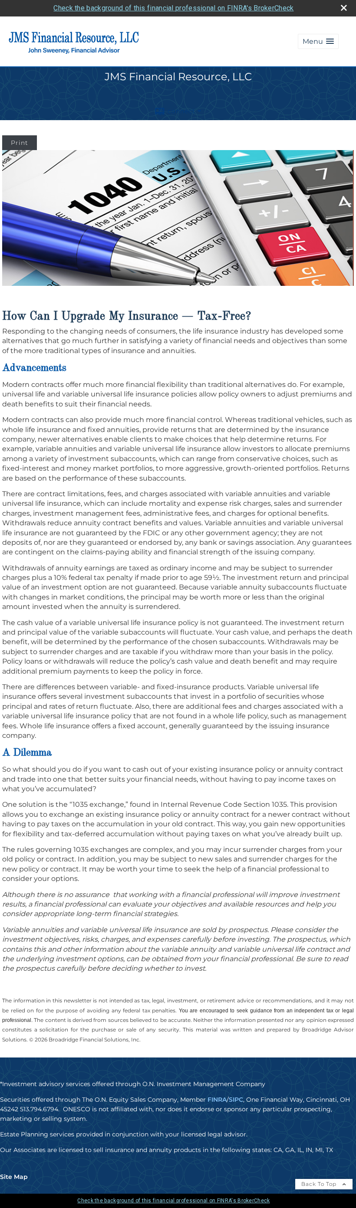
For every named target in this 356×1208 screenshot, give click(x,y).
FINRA (217, 1099)
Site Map (14, 1177)
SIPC (236, 1099)
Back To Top (319, 1184)
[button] (318, 41)
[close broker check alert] (343, 7)
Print (19, 143)
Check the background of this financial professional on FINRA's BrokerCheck (173, 8)
